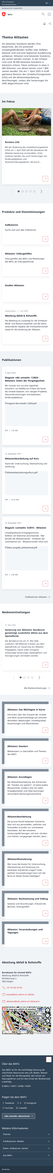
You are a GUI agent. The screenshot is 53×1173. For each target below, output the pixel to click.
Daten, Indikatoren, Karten (15, 1148)
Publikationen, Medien (13, 1141)
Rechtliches (6, 1169)
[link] (26, 719)
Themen (7, 1134)
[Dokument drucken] (44, 23)
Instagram (31, 1103)
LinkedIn (23, 1108)
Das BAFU (7, 1155)
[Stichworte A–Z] (44, 3)
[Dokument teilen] (50, 23)
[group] (26, 146)
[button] (19, 191)
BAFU (10, 14)
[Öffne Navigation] (49, 14)
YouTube (9, 1108)
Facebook (9, 1103)
